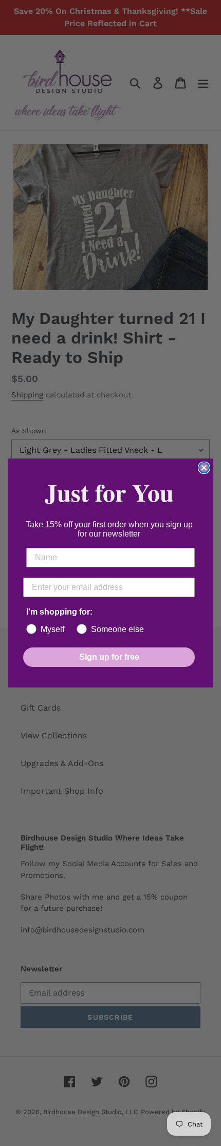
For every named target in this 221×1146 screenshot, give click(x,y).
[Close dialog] (204, 468)
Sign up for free (109, 657)
